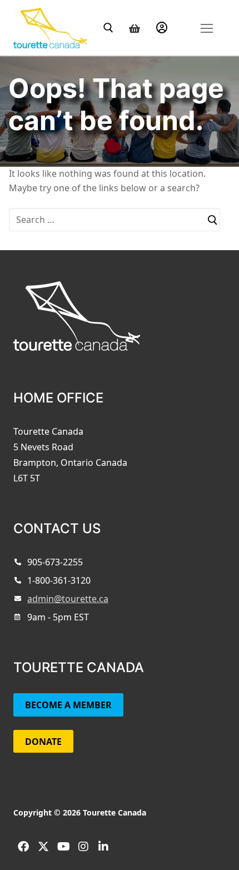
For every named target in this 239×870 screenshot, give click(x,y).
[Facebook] (23, 847)
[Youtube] (63, 847)
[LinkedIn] (103, 847)
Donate (43, 741)
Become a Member (68, 705)
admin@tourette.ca (67, 599)
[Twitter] (43, 847)
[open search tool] (108, 28)
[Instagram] (83, 847)
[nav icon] (206, 27)
